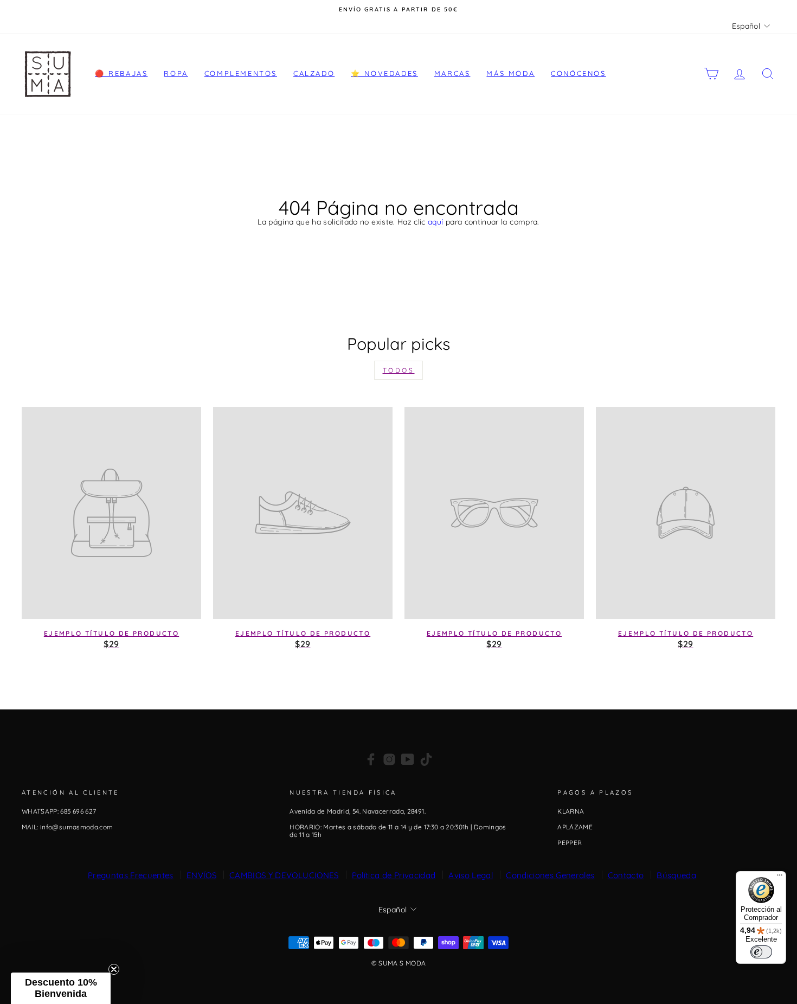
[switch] (761, 951)
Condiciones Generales (550, 875)
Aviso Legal (470, 875)
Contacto (626, 875)
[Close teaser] (113, 969)
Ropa (176, 73)
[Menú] (779, 877)
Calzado (314, 73)
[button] (61, 988)
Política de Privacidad (394, 875)
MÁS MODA (510, 73)
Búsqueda (676, 875)
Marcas (452, 73)
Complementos (240, 73)
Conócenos (578, 73)
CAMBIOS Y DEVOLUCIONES (284, 875)
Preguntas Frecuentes (130, 875)
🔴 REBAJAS (121, 73)
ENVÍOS (201, 875)
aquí (435, 222)
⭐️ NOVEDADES (384, 73)
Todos (399, 370)
